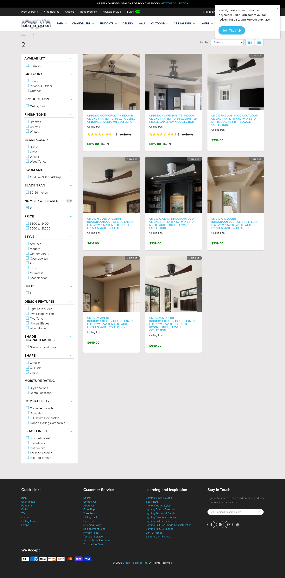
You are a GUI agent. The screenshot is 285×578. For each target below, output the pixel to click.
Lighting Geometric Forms (160, 517)
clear (69, 200)
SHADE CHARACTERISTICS (39, 338)
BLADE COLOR (36, 140)
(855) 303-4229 (214, 11)
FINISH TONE (35, 114)
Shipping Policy (92, 525)
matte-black (37, 443)
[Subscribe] (258, 512)
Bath (59, 23)
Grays (33, 152)
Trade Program (88, 11)
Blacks (33, 147)
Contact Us (89, 501)
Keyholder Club (112, 11)
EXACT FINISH (35, 431)
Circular (34, 363)
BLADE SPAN (34, 185)
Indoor (34, 81)
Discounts (89, 521)
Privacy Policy (91, 532)
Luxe (32, 268)
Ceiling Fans (183, 23)
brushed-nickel (39, 438)
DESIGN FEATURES (39, 302)
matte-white (37, 448)
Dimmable (36, 413)
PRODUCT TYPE (37, 99)
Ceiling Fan (37, 106)
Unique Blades (39, 323)
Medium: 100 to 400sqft (45, 177)
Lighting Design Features (160, 509)
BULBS (29, 286)
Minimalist (36, 273)
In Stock (35, 66)
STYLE (29, 237)
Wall (142, 23)
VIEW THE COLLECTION (174, 3)
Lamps (205, 23)
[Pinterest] (220, 524)
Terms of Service (93, 536)
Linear (33, 372)
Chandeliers (81, 23)
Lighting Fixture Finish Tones (162, 521)
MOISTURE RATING (39, 381)
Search (87, 497)
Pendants (106, 23)
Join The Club (232, 30)
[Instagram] (229, 524)
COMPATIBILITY (36, 401)
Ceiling (128, 23)
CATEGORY (33, 74)
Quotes (69, 11)
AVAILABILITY (35, 58)
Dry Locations (38, 388)
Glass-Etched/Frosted (43, 347)
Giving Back (90, 517)
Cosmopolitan (38, 259)
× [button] (277, 8)
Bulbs (130, 11)
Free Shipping (29, 11)
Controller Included (42, 408)
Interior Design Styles (157, 505)
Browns (34, 127)
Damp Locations (40, 393)
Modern (34, 249)
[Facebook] (211, 524)
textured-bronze (40, 458)
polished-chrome (40, 453)
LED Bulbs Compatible (44, 418)
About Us (88, 505)
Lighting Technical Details (160, 513)
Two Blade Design (41, 314)
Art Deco (35, 244)
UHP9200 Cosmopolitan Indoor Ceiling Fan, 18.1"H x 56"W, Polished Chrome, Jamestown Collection (111, 118)
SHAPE (29, 355)
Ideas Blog (151, 501)
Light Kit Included (41, 309)
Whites (34, 132)
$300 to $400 (39, 224)
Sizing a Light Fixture (157, 536)
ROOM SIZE (33, 170)
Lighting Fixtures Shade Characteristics (168, 525)
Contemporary (39, 254)
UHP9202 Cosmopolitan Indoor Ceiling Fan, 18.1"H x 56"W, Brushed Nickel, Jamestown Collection (173, 118)
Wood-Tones (38, 328)
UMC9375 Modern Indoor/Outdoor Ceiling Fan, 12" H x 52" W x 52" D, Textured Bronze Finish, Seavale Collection (172, 324)
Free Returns (51, 11)
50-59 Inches (38, 193)
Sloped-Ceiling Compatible (47, 423)
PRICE (29, 216)
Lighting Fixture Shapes (159, 529)
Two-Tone (36, 319)
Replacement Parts (94, 529)
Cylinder (35, 368)
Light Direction (154, 532)
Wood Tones (37, 162)
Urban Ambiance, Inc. (135, 562)
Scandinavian (38, 278)
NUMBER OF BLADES (41, 201)
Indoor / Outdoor (40, 86)
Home (24, 35)
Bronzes (35, 122)
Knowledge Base (93, 544)
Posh (32, 263)
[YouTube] (237, 524)
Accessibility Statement (97, 540)
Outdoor (158, 23)
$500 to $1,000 (39, 228)
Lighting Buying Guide (158, 497)
